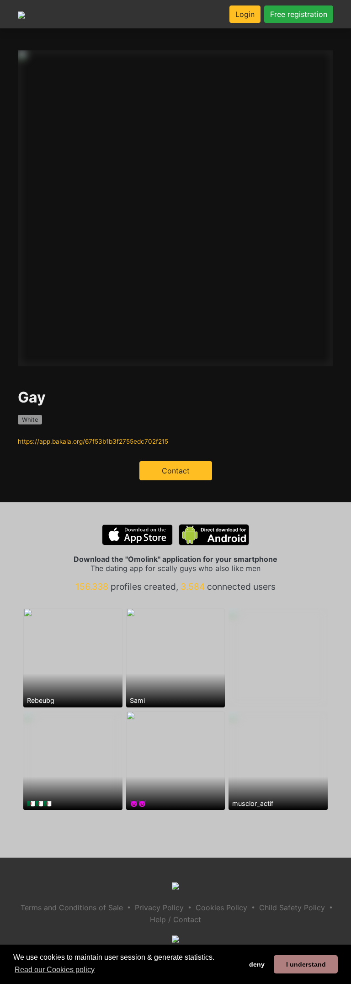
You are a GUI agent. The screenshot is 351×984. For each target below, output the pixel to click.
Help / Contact (175, 919)
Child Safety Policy (292, 907)
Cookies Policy (221, 907)
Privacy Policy (159, 907)
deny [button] (257, 964)
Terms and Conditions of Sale (72, 907)
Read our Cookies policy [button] (55, 969)
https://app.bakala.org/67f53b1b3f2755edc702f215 (93, 441)
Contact (176, 470)
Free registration (298, 14)
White (30, 419)
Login (245, 14)
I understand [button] (306, 964)
